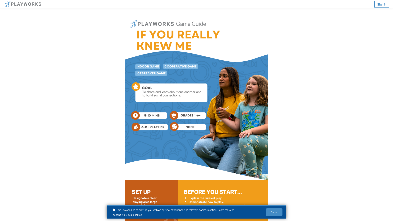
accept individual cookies (127, 214)
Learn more (224, 209)
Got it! (274, 212)
